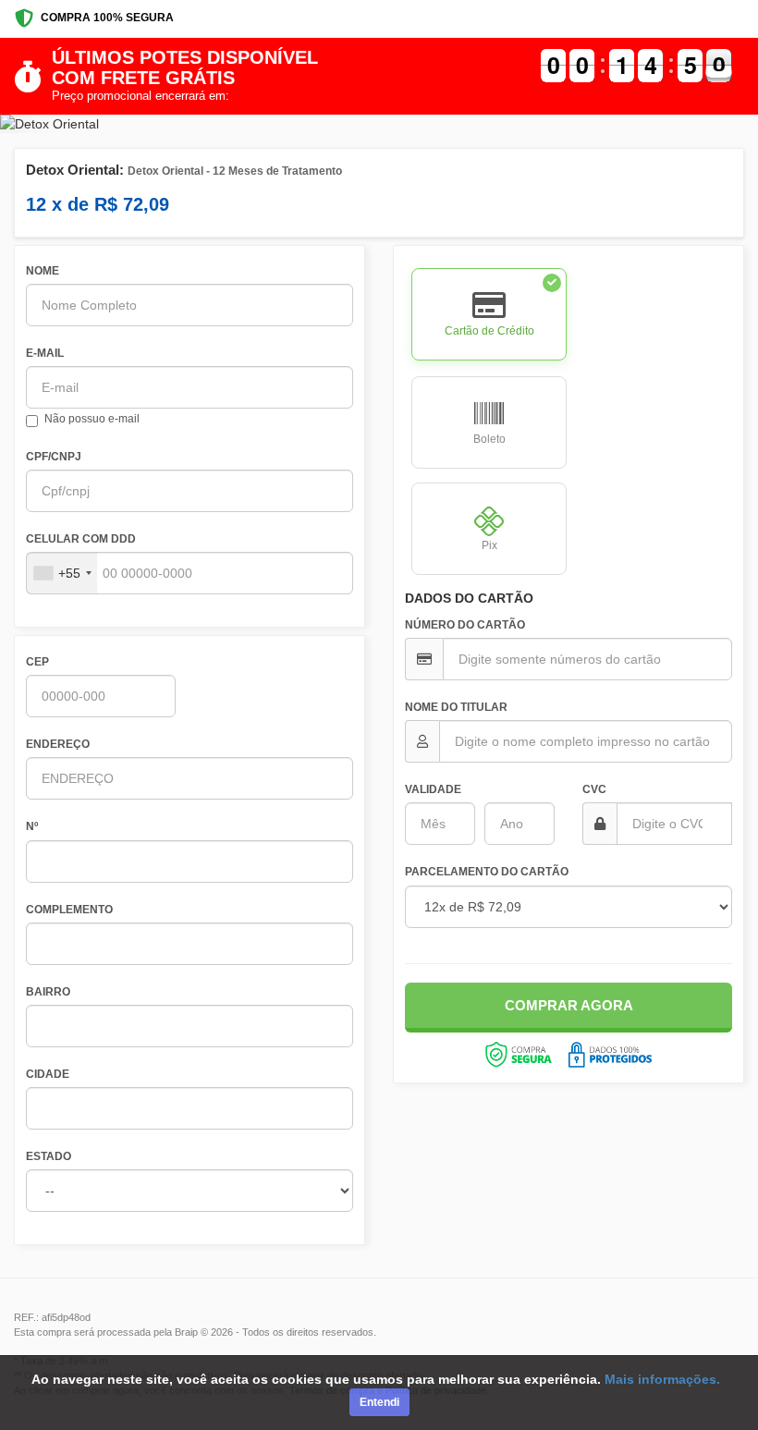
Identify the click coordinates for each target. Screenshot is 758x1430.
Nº (32, 826)
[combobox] (62, 573)
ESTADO (48, 1156)
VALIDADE (433, 789)
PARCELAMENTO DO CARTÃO (486, 871)
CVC (594, 789)
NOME (42, 270)
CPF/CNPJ (53, 456)
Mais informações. (662, 1379)
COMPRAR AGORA (569, 1005)
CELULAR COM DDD (81, 538)
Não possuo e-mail (92, 418)
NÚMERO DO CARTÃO (465, 624)
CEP (37, 661)
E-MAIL (45, 353)
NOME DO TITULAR (456, 707)
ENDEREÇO (58, 744)
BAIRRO (48, 991)
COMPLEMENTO (69, 909)
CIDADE (47, 1074)
